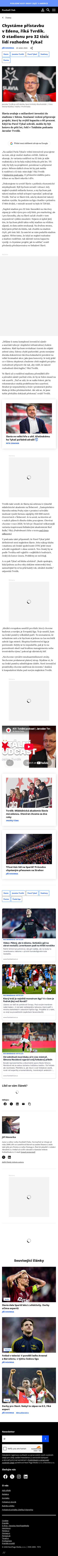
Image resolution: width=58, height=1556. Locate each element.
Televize (7, 1350)
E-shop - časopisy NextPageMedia (15, 1525)
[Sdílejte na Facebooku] (5, 1103)
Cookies (5, 1520)
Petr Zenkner (12, 443)
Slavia (6, 54)
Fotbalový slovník (9, 1502)
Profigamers (7, 1541)
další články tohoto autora (13, 1162)
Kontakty (5, 1498)
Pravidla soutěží (8, 1543)
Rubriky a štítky (8, 1506)
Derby (7, 1299)
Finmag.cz (6, 1533)
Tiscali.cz (5, 1538)
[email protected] (28, 1152)
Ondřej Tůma (12, 820)
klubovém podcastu (13, 175)
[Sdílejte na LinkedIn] (17, 1103)
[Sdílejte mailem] (23, 1103)
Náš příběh (6, 1490)
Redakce (5, 1494)
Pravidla (5, 1523)
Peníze (6, 60)
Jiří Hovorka (8, 48)
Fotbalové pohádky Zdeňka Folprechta (17, 1509)
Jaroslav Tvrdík (18, 54)
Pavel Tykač (32, 54)
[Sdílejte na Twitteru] (11, 1103)
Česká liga (17, 899)
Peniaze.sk (6, 1536)
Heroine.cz (6, 1528)
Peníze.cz (5, 1530)
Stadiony (44, 54)
